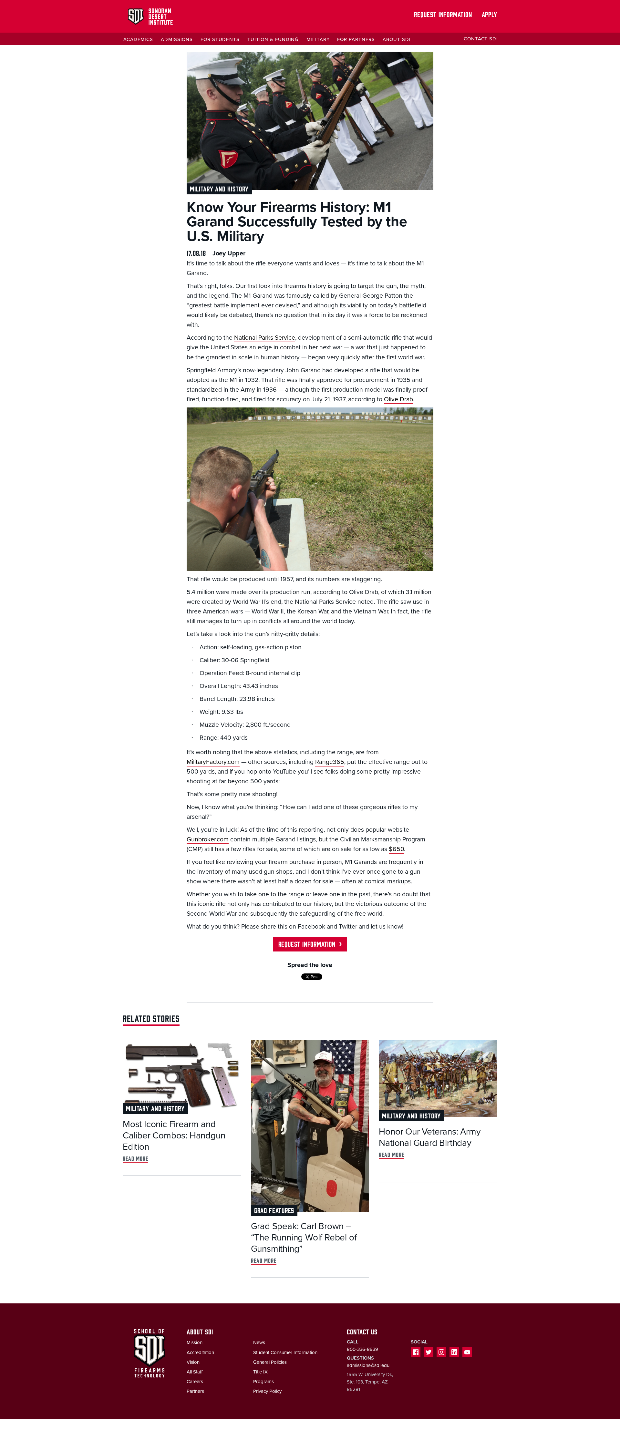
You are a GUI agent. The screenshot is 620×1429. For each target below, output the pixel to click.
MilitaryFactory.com (213, 762)
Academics (138, 39)
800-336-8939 (362, 1349)
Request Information (443, 14)
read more (135, 1158)
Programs (263, 1381)
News (259, 1342)
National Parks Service (264, 338)
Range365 (329, 762)
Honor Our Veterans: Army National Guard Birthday (429, 1137)
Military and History (219, 188)
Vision (193, 1362)
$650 (396, 849)
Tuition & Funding (273, 39)
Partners (195, 1391)
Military (317, 39)
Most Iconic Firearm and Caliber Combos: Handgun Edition (174, 1135)
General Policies (270, 1362)
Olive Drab (398, 399)
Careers (195, 1381)
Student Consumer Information (285, 1352)
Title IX (260, 1372)
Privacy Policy (267, 1391)
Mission (194, 1342)
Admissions (177, 39)
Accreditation (200, 1352)
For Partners (356, 39)
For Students (220, 39)
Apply (490, 14)
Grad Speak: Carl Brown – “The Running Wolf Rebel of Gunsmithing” (304, 1237)
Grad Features (274, 1210)
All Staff (194, 1372)
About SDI (396, 39)
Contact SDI (481, 39)
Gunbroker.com (208, 839)
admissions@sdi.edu (368, 1365)
